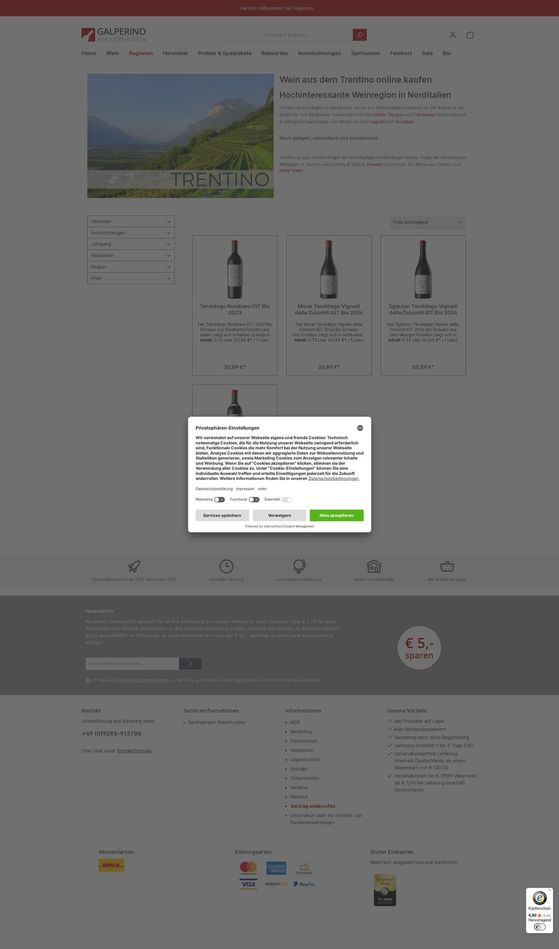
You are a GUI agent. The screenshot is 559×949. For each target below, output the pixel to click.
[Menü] (549, 891)
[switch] (540, 926)
